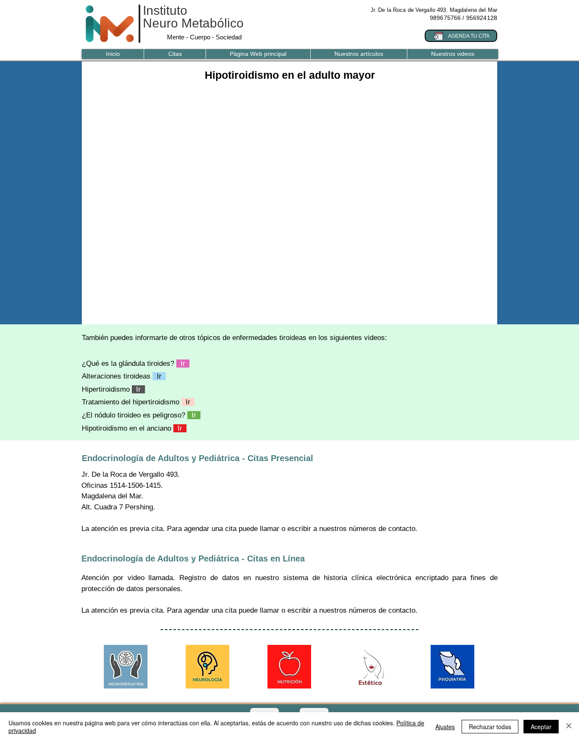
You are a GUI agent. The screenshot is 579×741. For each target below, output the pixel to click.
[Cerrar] (569, 726)
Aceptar (541, 726)
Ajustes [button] (445, 726)
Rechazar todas (490, 726)
